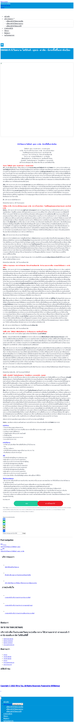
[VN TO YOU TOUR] (5, 13)
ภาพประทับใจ (8, 28)
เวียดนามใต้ (10, 511)
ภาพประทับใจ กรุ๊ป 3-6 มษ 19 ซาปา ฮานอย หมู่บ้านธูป (18, 605)
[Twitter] (37, 524)
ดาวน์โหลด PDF (50, 503)
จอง (26, 503)
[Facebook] (37, 519)
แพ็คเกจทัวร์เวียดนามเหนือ (14, 21)
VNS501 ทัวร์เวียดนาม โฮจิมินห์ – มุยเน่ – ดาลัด (12, 550)
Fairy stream (24, 507)
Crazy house (10, 507)
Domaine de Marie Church (17, 507)
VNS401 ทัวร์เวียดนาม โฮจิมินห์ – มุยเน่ (10, 545)
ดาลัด (28, 507)
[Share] (37, 531)
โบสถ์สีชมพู (22, 511)
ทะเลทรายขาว (44, 507)
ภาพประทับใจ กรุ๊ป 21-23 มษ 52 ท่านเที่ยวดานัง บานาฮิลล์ (19, 613)
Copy (24, 533)
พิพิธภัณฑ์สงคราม (29, 509)
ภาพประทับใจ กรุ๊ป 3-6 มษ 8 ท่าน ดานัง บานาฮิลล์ (17, 597)
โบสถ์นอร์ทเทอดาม (16, 511)
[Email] (37, 528)
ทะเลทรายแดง (50, 507)
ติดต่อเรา (7, 33)
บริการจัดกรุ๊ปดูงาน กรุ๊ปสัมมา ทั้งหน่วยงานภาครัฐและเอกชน (21, 583)
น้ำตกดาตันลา (16, 509)
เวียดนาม (6, 511)
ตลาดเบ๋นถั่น (32, 507)
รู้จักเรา (6, 30)
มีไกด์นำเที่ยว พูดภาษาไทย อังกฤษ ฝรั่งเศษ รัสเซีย (18, 575)
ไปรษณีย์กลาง (31, 511)
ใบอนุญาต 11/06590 (5, 3)
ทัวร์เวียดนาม (55, 507)
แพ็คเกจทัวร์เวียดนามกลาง (14, 23)
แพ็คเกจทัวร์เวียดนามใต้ (13, 26)
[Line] (37, 521)
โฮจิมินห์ (26, 511)
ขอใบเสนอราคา (9, 35)
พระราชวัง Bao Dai (22, 509)
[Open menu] (2, 45)
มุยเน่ (34, 509)
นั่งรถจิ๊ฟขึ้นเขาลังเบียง (9, 509)
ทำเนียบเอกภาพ (61, 507)
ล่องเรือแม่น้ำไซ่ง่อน (39, 509)
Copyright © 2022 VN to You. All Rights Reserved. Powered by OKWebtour (30, 685)
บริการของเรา (7, 704)
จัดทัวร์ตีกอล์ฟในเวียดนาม (12, 567)
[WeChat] (37, 526)
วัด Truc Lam (51, 509)
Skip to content (4, 1)
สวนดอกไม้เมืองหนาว (58, 509)
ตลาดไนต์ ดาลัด (38, 507)
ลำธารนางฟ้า (46, 509)
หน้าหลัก (7, 16)
